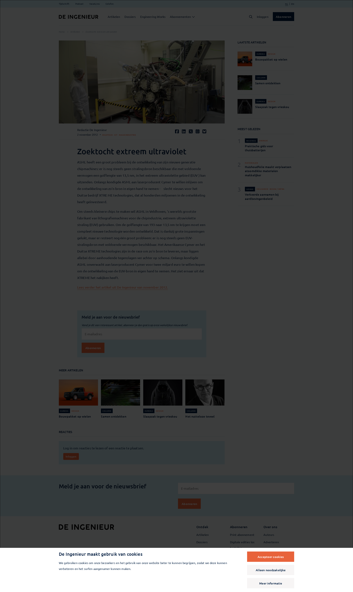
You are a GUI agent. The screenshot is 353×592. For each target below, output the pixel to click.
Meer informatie (270, 583)
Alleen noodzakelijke (271, 570)
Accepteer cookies (271, 557)
